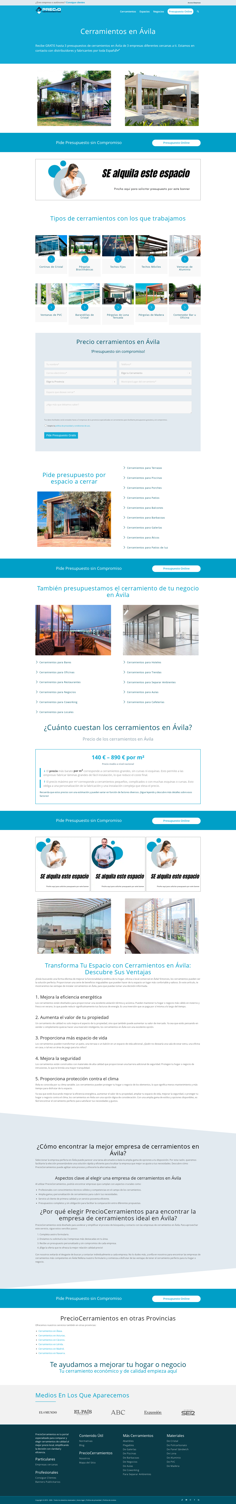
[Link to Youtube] (186, 1500)
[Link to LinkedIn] (199, 1500)
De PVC (171, 1461)
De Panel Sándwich (178, 1449)
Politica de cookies (109, 1500)
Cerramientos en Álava (50, 1331)
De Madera (173, 1466)
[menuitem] (193, 2)
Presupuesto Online (176, 143)
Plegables (128, 1445)
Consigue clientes (75, 2)
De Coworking (131, 1470)
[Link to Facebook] (194, 1500)
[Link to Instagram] (190, 1500)
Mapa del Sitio (87, 1462)
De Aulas (128, 1466)
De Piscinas (129, 1453)
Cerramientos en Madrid (51, 1348)
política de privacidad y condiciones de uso (72, 426)
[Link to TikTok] (182, 1500)
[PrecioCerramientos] (48, 11)
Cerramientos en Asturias (52, 1335)
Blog (81, 1445)
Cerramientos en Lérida (51, 1344)
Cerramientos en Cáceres (52, 1339)
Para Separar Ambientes (137, 1474)
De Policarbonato (177, 1445)
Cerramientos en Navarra (52, 1353)
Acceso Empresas (194, 3)
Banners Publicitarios (47, 1481)
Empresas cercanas (46, 1464)
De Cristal (172, 1441)
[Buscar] (198, 11)
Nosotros (84, 1458)
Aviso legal (81, 1500)
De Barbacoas (131, 1457)
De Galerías (129, 1449)
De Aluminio (174, 1457)
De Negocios (130, 1461)
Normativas (86, 1441)
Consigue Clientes (45, 1477)
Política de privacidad (93, 1500)
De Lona (171, 1453)
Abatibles (128, 1441)
